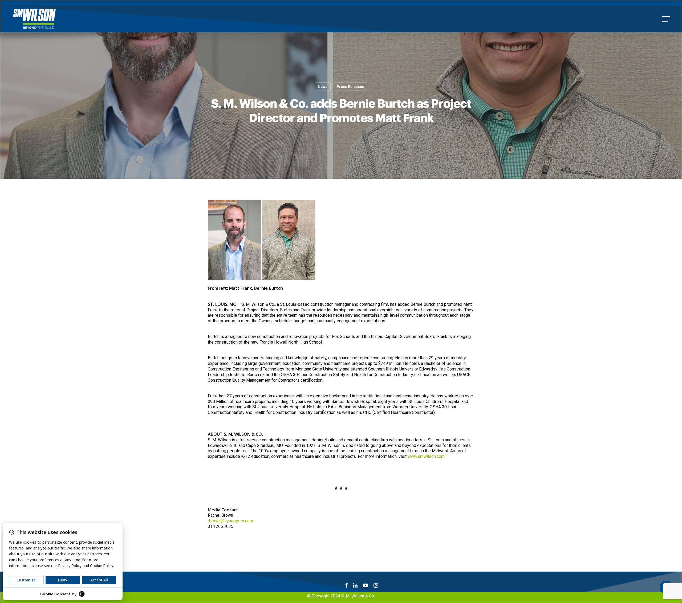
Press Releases (350, 86)
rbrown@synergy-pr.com (230, 520)
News (322, 86)
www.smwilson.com (426, 456)
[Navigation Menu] (666, 19)
